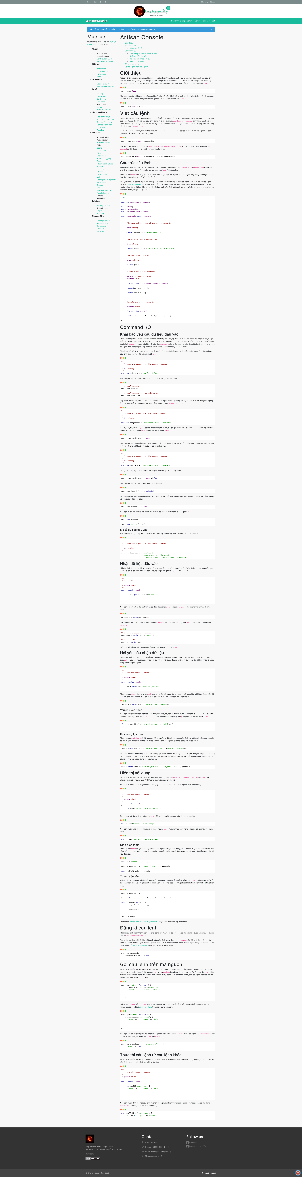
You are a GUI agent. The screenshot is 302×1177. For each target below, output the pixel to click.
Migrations (101, 211)
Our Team (90, 1154)
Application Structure (105, 119)
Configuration (102, 71)
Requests (101, 102)
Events (99, 161)
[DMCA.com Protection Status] (93, 1158)
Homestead (101, 74)
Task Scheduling (104, 193)
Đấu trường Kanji (178, 21)
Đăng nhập (204, 2)
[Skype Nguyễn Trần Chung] (105, 2)
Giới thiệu (129, 43)
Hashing (100, 169)
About (213, 1173)
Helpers (100, 172)
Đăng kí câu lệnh (132, 64)
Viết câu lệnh (130, 45)
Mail (98, 177)
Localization (102, 174)
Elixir (99, 153)
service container (134, 184)
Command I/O (130, 51)
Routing (100, 93)
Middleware (102, 96)
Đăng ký (213, 2)
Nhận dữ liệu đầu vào (138, 56)
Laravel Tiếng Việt (202, 21)
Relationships (102, 223)
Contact (205, 1173)
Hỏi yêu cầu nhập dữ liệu (140, 59)
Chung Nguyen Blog (96, 20)
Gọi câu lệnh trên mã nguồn (136, 67)
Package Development (106, 180)
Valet (99, 77)
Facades (100, 130)
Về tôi (95, 2)
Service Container (104, 125)
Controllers (101, 99)
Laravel (190, 21)
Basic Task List (103, 84)
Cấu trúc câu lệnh (137, 48)
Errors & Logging (104, 158)
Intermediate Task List (106, 86)
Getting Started (103, 205)
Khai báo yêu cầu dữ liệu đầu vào (143, 53)
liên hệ (88, 2)
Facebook (193, 1142)
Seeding (100, 213)
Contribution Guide (105, 59)
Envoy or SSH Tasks (105, 190)
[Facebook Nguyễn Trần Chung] (100, 2)
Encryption (101, 156)
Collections (101, 150)
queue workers (145, 1007)
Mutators (100, 228)
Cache (99, 148)
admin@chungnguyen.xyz (161, 1151)
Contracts (101, 127)
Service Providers (104, 122)
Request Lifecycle (104, 117)
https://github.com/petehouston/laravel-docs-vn (136, 29)
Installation (101, 68)
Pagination (101, 182)
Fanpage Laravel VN (197, 1146)
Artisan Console (103, 142)
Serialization (102, 231)
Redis (99, 188)
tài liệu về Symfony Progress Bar (143, 922)
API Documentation (105, 61)
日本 (214, 21)
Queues (100, 185)
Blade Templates (104, 109)
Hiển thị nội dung (137, 61)
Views (99, 107)
